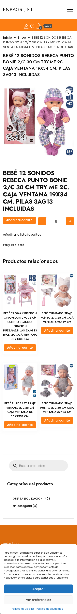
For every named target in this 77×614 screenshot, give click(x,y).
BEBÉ (21, 245)
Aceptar (38, 589)
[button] (67, 92)
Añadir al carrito (19, 220)
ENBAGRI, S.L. (19, 9)
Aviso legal (11, 543)
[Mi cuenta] (26, 25)
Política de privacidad (50, 608)
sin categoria (22, 506)
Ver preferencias (38, 600)
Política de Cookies (23, 608)
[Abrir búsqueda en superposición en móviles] (38, 465)
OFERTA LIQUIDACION (27, 499)
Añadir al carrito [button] (20, 348)
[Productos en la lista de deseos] (32, 25)
